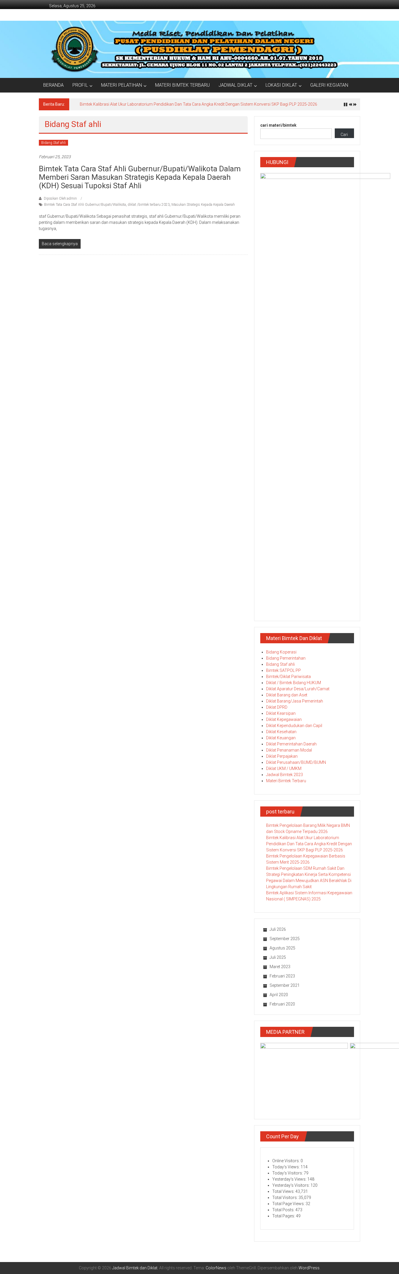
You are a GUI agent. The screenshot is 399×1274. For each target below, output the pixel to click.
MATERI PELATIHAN (121, 85)
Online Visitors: (286, 1160)
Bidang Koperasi (281, 652)
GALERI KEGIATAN (329, 85)
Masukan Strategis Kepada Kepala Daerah (203, 205)
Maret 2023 (280, 966)
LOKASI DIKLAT (281, 85)
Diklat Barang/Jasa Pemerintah (294, 701)
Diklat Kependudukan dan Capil (294, 725)
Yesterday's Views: (289, 1179)
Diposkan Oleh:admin (60, 198)
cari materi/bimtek (278, 125)
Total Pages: (284, 1216)
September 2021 (285, 985)
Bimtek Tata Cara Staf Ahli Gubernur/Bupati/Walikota (85, 205)
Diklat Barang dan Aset (286, 695)
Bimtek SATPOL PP (283, 670)
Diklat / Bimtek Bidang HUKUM (293, 682)
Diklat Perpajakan (282, 756)
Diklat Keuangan (281, 738)
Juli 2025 (278, 957)
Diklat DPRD (276, 707)
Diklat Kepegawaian (284, 719)
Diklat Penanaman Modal (289, 750)
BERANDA (53, 85)
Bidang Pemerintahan (286, 658)
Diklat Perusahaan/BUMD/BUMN (296, 762)
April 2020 (279, 994)
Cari (344, 134)
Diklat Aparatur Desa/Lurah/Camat (297, 688)
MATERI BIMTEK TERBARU (182, 85)
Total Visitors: (285, 1197)
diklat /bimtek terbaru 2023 (149, 205)
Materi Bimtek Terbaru (286, 780)
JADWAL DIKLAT (235, 85)
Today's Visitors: (288, 1173)
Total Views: (283, 1191)
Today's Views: (286, 1167)
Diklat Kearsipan (281, 713)
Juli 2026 (278, 929)
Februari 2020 (282, 1004)
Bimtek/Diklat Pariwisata (288, 676)
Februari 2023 (282, 976)
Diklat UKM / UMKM (283, 768)
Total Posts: (283, 1209)
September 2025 (285, 938)
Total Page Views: (289, 1203)
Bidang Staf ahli (53, 143)
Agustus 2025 (282, 948)
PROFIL (80, 85)
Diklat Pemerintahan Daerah (291, 744)
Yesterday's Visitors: (291, 1185)
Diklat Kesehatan (281, 731)
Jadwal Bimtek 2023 (284, 774)
